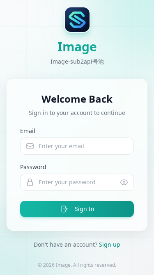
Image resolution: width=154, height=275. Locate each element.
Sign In (84, 209)
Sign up (109, 244)
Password (33, 167)
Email (27, 131)
